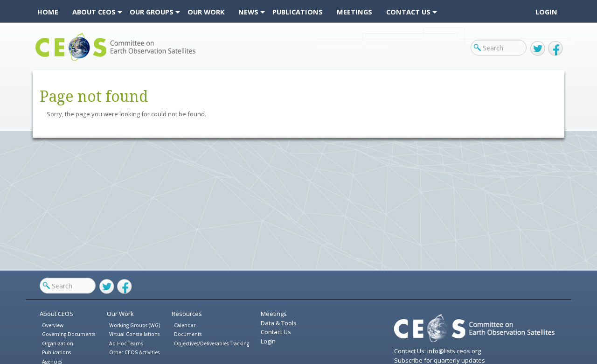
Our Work (120, 313)
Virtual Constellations (134, 334)
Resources (187, 313)
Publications (56, 352)
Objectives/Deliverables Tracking (211, 343)
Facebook (555, 48)
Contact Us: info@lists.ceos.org (437, 351)
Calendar (184, 325)
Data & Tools (279, 323)
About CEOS (56, 313)
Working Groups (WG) (134, 325)
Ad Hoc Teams (126, 343)
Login (546, 11)
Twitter (538, 48)
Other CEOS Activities (134, 352)
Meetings (274, 313)
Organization (57, 343)
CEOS (43, 60)
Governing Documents (68, 334)
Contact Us (276, 332)
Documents (187, 334)
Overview (52, 325)
